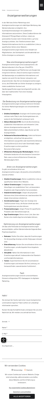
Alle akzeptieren (22, 396)
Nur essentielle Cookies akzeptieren (22, 388)
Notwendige (18, 370)
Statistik (29, 370)
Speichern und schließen (22, 392)
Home (3, 10)
